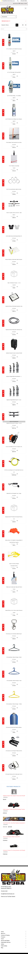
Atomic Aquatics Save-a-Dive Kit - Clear (14, 212)
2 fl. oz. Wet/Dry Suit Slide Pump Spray (14, 48)
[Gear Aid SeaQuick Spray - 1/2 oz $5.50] (14, 267)
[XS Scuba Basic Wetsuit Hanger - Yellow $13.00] (14, 689)
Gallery (2, 944)
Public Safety (4, 946)
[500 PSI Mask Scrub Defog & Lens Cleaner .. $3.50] (14, 104)
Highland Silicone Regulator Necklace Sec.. (14, 329)
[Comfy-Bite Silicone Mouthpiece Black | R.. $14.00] (14, 221)
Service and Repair (5, 940)
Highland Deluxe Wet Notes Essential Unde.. (14, 306)
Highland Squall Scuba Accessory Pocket (14, 353)
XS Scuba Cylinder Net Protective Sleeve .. (14, 727)
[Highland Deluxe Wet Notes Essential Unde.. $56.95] (14, 291)
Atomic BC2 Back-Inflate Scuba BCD (11, 836)
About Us (3, 933)
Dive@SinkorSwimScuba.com (8, 0)
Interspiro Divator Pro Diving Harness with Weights (14, 850)
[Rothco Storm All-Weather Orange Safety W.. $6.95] (14, 525)
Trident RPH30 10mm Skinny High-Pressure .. (14, 610)
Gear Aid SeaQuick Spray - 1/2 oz (14, 282)
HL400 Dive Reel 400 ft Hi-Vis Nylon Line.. (14, 446)
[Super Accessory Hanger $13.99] (14, 548)
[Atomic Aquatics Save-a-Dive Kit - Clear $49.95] (14, 197)
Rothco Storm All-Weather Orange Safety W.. (14, 540)
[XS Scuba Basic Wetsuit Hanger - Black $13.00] (14, 642)
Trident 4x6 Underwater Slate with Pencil (14, 586)
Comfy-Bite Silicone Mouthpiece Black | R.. (14, 236)
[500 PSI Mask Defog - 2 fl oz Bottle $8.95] (14, 80)
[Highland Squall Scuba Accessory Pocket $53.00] (14, 338)
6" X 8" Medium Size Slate (14, 165)
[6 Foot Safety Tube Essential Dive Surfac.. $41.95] (14, 127)
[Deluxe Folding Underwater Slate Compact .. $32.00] (14, 244)
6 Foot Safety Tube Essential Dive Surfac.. (14, 142)
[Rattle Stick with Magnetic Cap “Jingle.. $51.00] (14, 478)
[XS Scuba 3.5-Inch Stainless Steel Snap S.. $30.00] (14, 618)
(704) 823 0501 (24, 0)
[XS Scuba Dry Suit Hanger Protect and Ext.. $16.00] (14, 735)
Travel (2, 938)
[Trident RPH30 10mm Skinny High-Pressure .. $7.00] (14, 595)
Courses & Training (5, 935)
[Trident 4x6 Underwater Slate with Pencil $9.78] (14, 572)
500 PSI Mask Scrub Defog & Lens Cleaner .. (14, 119)
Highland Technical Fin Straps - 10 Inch (14, 423)
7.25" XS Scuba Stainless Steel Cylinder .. (14, 189)
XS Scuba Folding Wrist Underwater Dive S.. (14, 774)
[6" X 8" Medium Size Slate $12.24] (14, 150)
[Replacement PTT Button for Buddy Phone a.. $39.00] (14, 501)
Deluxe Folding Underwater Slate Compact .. (14, 259)
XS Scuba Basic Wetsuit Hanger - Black (14, 657)
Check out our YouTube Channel (8, 896)
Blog (2, 947)
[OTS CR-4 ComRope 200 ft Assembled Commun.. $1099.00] (14, 455)
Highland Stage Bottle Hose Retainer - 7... (14, 376)
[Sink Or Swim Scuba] (7, 10)
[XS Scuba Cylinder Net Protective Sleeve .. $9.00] (14, 712)
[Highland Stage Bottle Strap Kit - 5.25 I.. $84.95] (14, 384)
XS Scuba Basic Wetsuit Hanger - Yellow (14, 703)
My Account (15, 3)
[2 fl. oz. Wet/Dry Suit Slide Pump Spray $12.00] (14, 34)
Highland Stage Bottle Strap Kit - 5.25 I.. (14, 399)
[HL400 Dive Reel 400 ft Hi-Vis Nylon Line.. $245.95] (14, 431)
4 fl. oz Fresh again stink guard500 (14, 72)
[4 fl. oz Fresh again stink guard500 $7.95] (14, 57)
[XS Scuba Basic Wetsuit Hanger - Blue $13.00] (14, 665)
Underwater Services (5, 942)
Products (3, 937)
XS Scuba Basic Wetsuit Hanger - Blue (14, 680)
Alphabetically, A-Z (6, 21)
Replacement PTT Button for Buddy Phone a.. (14, 516)
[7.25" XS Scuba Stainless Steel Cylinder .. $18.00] (14, 174)
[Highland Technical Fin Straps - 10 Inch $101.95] (14, 408)
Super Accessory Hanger (14, 563)
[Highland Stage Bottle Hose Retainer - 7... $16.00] (14, 361)
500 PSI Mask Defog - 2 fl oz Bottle (14, 95)
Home (2, 931)
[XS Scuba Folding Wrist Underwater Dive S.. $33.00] (14, 759)
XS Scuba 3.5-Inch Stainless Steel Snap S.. (14, 633)
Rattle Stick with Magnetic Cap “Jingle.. (14, 493)
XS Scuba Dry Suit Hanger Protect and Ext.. (14, 750)
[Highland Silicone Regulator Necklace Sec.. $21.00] (14, 314)
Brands (2, 28)
